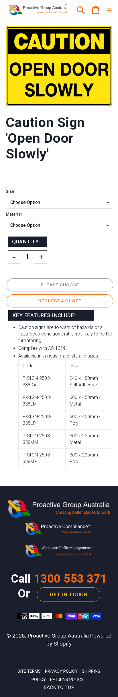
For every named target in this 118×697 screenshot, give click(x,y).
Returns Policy (67, 679)
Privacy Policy (61, 671)
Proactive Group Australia (58, 635)
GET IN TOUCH (68, 594)
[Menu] (109, 9)
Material (14, 214)
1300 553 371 (70, 578)
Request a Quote (59, 301)
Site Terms (29, 671)
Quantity (25, 241)
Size (10, 191)
